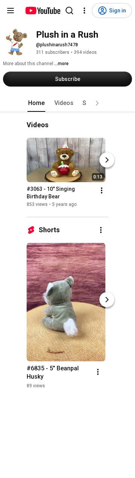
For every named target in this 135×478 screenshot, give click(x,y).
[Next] (106, 159)
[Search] (69, 10)
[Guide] (10, 10)
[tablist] (67, 103)
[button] (97, 103)
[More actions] (101, 190)
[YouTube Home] (43, 10)
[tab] (36, 103)
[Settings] (84, 10)
